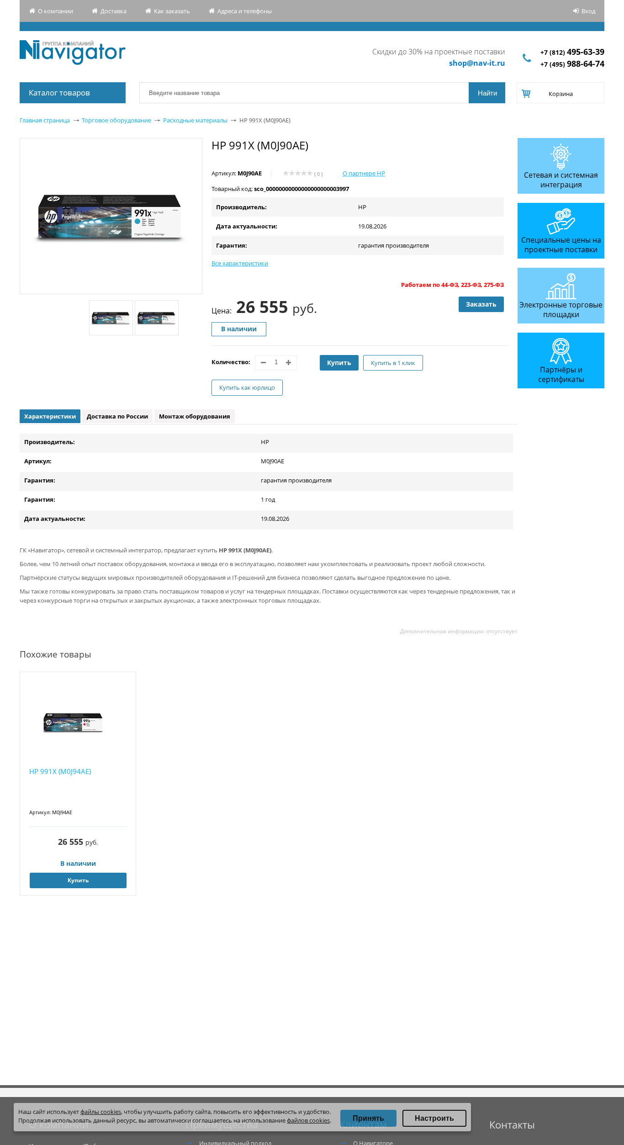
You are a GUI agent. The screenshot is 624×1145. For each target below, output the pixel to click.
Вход (588, 11)
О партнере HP (364, 173)
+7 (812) (572, 52)
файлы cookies (100, 1112)
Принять (368, 1118)
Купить (339, 362)
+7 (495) (572, 64)
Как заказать (172, 11)
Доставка (113, 11)
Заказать (481, 304)
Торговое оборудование (116, 120)
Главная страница (45, 120)
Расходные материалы (195, 120)
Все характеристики (240, 263)
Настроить (434, 1118)
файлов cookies (308, 1120)
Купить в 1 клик (393, 363)
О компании (55, 11)
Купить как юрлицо (247, 387)
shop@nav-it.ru (477, 63)
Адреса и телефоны (244, 11)
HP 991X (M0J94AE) (60, 771)
